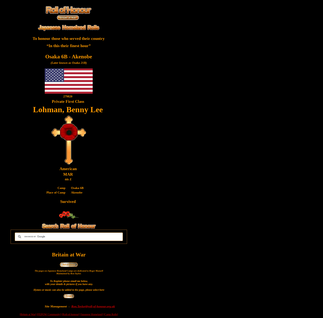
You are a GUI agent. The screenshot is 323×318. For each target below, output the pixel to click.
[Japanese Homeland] (91, 314)
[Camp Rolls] (111, 314)
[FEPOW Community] (49, 314)
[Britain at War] (28, 314)
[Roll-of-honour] (70, 314)
